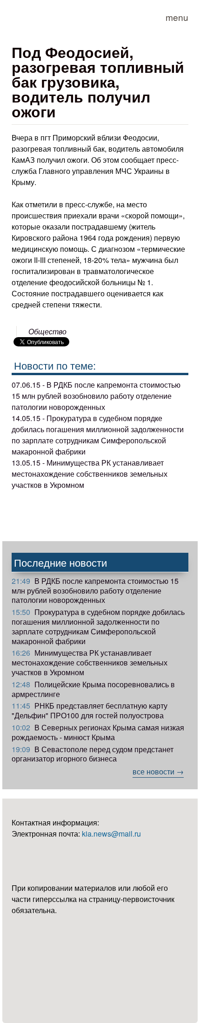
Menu (177, 17)
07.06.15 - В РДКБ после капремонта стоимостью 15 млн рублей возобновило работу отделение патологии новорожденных (96, 395)
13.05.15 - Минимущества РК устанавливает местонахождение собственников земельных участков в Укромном (89, 473)
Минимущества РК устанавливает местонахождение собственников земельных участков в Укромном (89, 662)
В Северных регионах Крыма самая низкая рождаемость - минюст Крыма (98, 732)
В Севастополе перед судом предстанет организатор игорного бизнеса (92, 754)
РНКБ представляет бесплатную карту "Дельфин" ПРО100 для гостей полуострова (89, 710)
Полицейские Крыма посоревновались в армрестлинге (93, 689)
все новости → (158, 771)
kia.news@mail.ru (111, 833)
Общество (47, 331)
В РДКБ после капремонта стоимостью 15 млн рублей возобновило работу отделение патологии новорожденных (95, 590)
